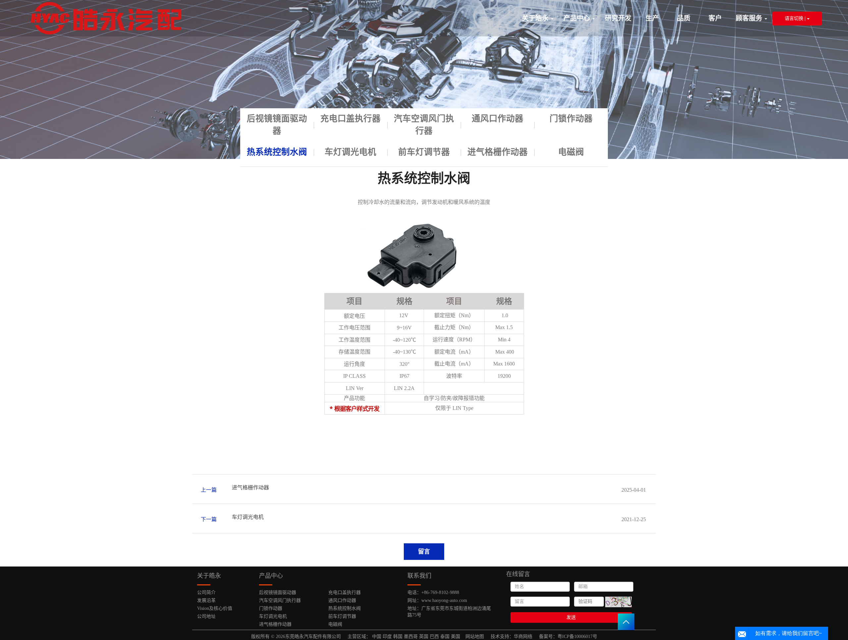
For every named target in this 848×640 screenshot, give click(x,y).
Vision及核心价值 (214, 608)
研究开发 (618, 18)
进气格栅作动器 (497, 152)
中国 (376, 636)
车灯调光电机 (350, 152)
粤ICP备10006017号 (577, 636)
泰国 (445, 636)
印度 (387, 636)
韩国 (397, 636)
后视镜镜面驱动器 (277, 125)
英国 (423, 636)
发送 (571, 617)
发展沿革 (206, 600)
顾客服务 (750, 18)
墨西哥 (411, 636)
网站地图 (474, 636)
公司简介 (206, 592)
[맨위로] (626, 622)
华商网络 (523, 636)
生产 (652, 18)
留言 (424, 551)
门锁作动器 (571, 118)
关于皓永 (536, 18)
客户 (715, 18)
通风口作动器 (497, 118)
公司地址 (206, 616)
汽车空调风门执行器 (424, 125)
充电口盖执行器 (350, 118)
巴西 (434, 636)
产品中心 (577, 18)
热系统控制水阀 (277, 152)
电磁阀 (571, 152)
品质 (683, 18)
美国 (455, 636)
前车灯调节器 (424, 152)
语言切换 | (796, 18)
